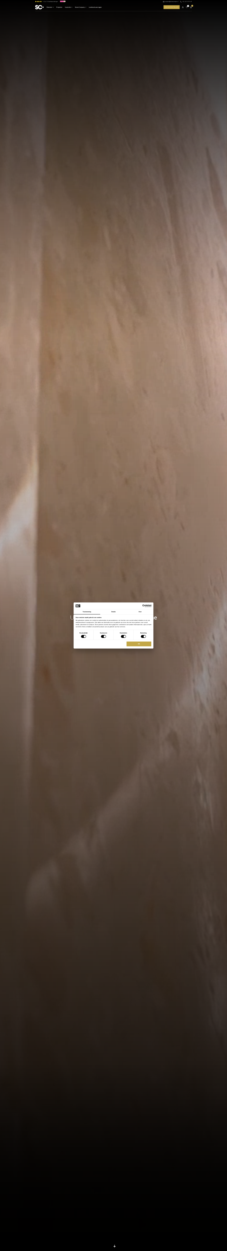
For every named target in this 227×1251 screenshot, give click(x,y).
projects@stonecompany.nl (171, 1)
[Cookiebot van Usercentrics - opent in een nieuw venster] (143, 606)
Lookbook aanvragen (95, 7)
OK (139, 644)
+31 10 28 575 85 (187, 1)
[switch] (103, 636)
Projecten (59, 7)
